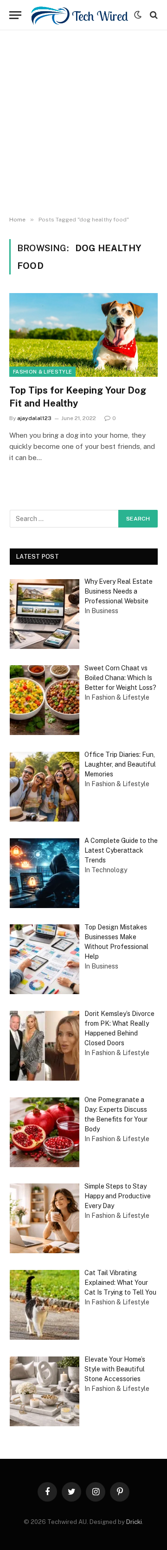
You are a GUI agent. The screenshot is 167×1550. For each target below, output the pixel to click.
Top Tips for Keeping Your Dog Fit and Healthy (77, 396)
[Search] (153, 15)
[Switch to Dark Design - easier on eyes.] (138, 15)
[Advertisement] (83, 123)
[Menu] (15, 15)
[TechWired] (80, 15)
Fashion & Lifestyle (42, 371)
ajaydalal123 (34, 418)
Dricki (134, 1521)
